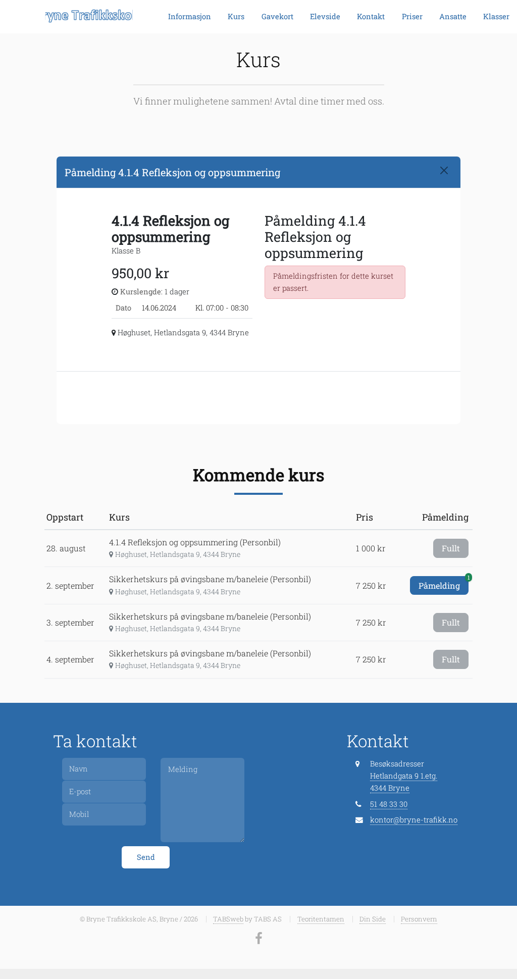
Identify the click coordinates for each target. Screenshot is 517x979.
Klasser (496, 16)
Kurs (236, 16)
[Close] (444, 170)
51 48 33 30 (388, 804)
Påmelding (444, 583)
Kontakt (371, 16)
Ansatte (453, 16)
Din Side (372, 918)
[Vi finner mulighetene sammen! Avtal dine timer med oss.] (80, 16)
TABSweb (228, 918)
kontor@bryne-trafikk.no (413, 820)
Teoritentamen (320, 918)
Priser (412, 16)
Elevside (325, 16)
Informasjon (189, 16)
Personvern (419, 918)
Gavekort (277, 16)
